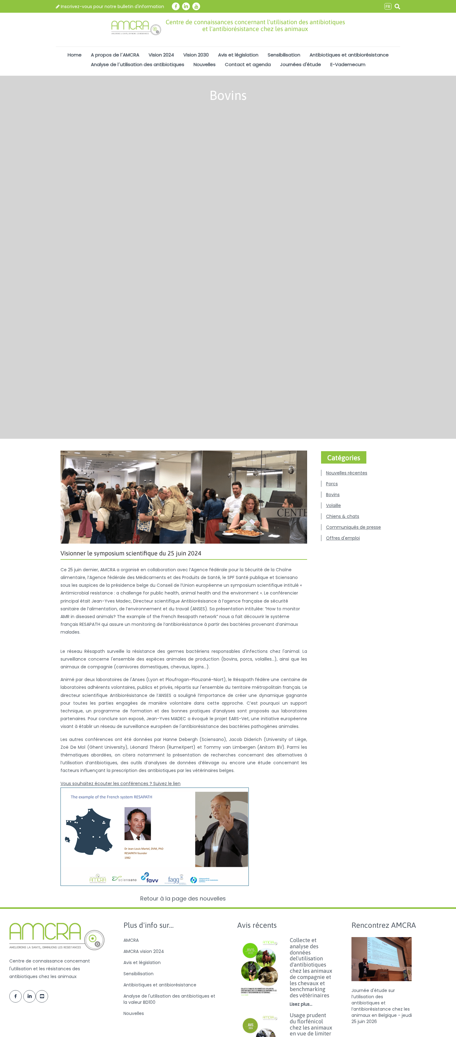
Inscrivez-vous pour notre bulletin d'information (112, 6)
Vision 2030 (196, 55)
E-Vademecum (347, 64)
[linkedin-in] (186, 6)
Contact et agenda (248, 64)
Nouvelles (205, 64)
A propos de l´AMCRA (115, 55)
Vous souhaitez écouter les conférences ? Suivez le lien (120, 783)
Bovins (333, 495)
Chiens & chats (342, 516)
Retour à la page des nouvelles (183, 899)
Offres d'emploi (343, 538)
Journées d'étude (300, 64)
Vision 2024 (161, 55)
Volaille (333, 505)
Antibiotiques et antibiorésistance (349, 55)
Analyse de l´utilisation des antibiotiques (137, 64)
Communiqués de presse (353, 527)
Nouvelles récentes (346, 473)
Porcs (332, 484)
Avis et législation (238, 55)
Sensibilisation (284, 55)
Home (75, 55)
